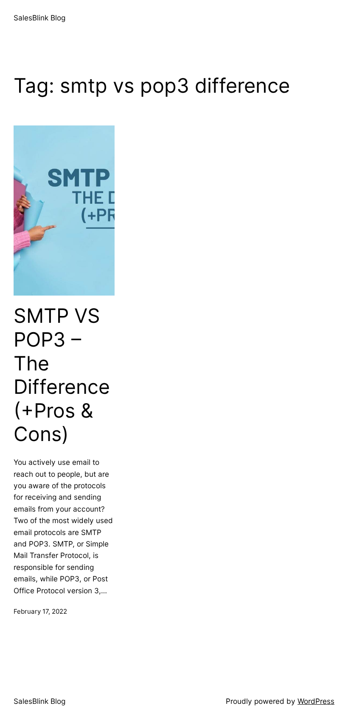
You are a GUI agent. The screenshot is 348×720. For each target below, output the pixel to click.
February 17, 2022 (40, 611)
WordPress (315, 701)
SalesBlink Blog (39, 17)
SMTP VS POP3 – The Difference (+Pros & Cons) (62, 375)
